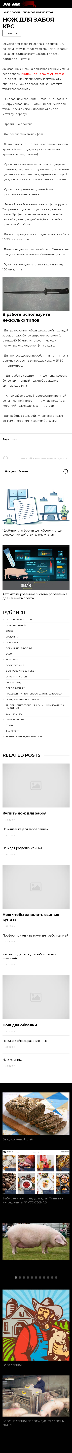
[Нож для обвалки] (36, 997)
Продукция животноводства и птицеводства (34, 693)
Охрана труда (14, 682)
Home (6, 12)
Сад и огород (14, 714)
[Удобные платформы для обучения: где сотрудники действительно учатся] (36, 507)
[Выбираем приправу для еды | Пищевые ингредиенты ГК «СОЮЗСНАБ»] (36, 1172)
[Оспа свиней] (36, 1325)
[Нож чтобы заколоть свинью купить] (36, 887)
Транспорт (12, 731)
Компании (12, 659)
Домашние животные (19, 648)
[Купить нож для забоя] (36, 786)
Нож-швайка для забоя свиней (26, 829)
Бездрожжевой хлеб (18, 1139)
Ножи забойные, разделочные (25, 1041)
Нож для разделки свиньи (22, 848)
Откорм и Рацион (16, 676)
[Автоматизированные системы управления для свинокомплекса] (36, 567)
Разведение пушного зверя (22, 699)
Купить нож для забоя (24, 813)
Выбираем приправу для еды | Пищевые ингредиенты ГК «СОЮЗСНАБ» (33, 1200)
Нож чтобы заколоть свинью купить (43, 458)
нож (14, 439)
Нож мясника (12, 1060)
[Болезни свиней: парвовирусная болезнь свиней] (36, 1396)
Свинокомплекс (16, 719)
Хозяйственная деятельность (24, 736)
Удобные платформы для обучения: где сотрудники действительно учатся (32, 532)
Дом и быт (12, 642)
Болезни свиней (16, 625)
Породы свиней (15, 688)
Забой (9, 654)
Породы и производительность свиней (31, 1248)
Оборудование (15, 665)
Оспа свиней (12, 1365)
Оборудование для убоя (21, 671)
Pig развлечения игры (19, 619)
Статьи (10, 725)
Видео (10, 631)
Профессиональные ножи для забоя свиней (35, 935)
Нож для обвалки (16, 471)
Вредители (12, 636)
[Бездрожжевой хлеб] (36, 1113)
